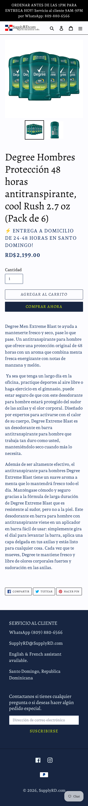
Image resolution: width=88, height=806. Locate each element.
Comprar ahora (44, 306)
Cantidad (13, 269)
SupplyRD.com (52, 790)
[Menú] (80, 28)
